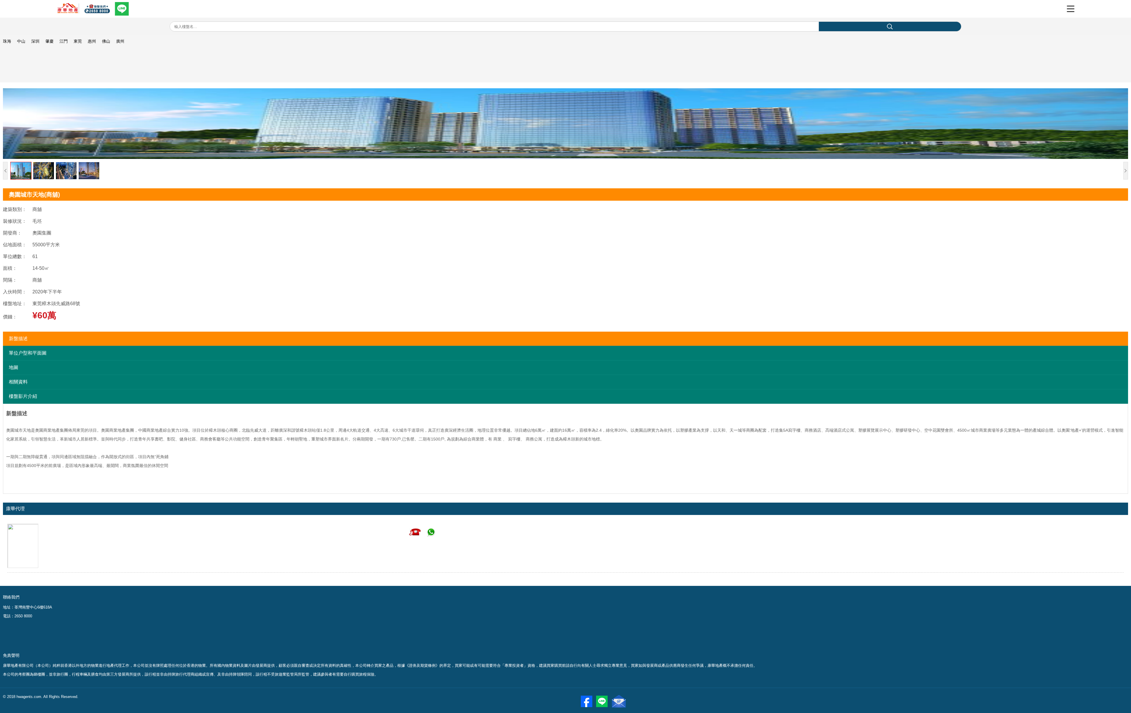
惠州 (92, 41)
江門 (63, 41)
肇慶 (49, 41)
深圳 (35, 41)
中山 (21, 41)
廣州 (120, 41)
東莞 (78, 41)
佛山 (106, 41)
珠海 (7, 41)
